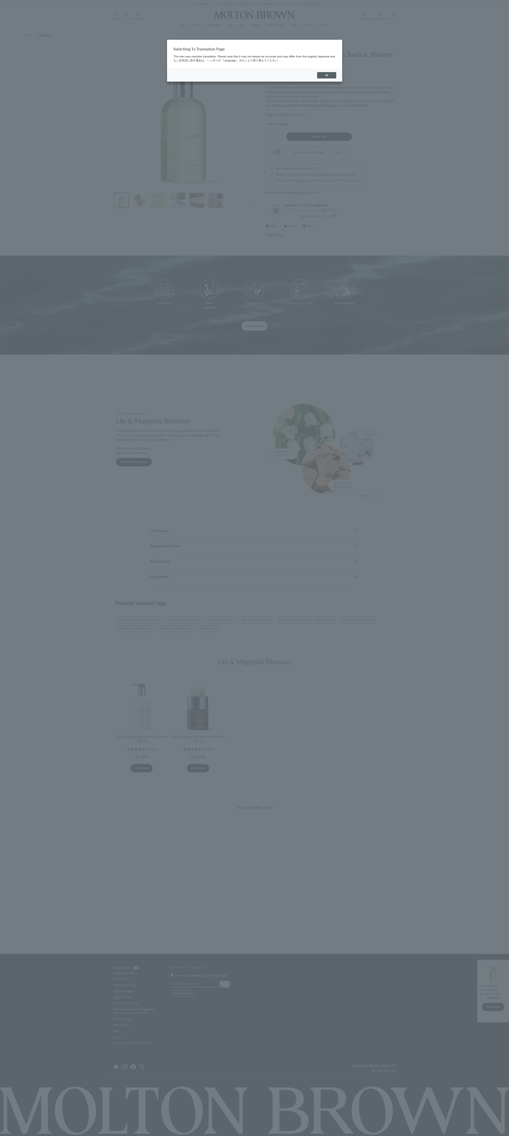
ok (326, 75)
